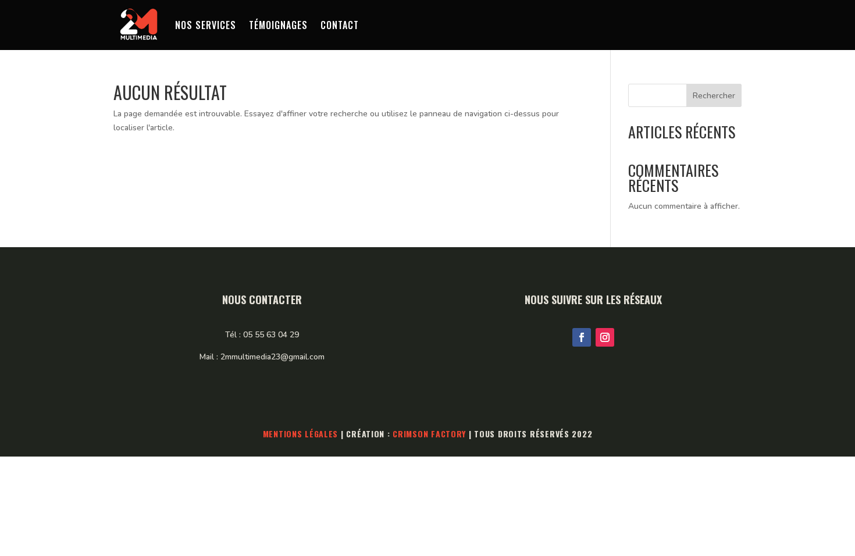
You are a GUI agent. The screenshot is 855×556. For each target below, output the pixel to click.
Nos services (205, 25)
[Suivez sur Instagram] (605, 337)
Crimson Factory (429, 433)
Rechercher (714, 95)
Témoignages (278, 25)
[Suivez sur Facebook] (581, 337)
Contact (339, 25)
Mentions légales (301, 433)
